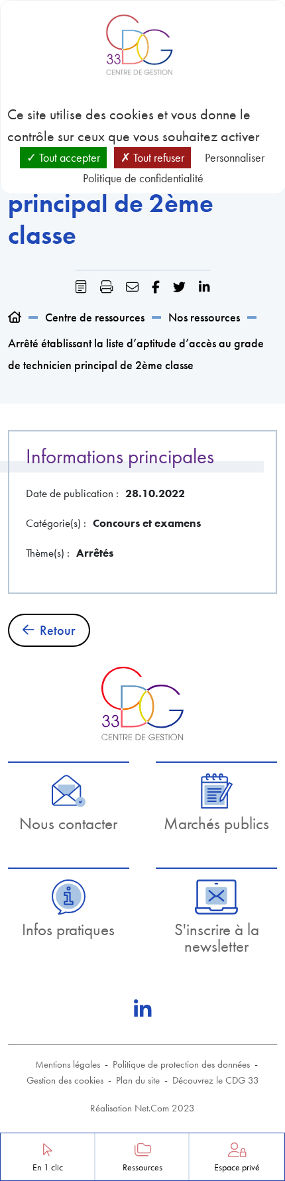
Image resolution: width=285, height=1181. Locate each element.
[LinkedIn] (142, 1009)
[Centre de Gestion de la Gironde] (142, 703)
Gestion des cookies (65, 1080)
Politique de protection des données (181, 1064)
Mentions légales (67, 1064)
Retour (58, 630)
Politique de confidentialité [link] (143, 178)
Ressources (142, 1167)
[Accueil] (14, 317)
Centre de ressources (94, 317)
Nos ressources (204, 317)
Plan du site (138, 1080)
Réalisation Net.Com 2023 (142, 1108)
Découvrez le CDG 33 (215, 1080)
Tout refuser (157, 157)
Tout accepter (68, 157)
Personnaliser (234, 157)
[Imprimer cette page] (106, 287)
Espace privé (237, 1167)
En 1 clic (47, 1167)
